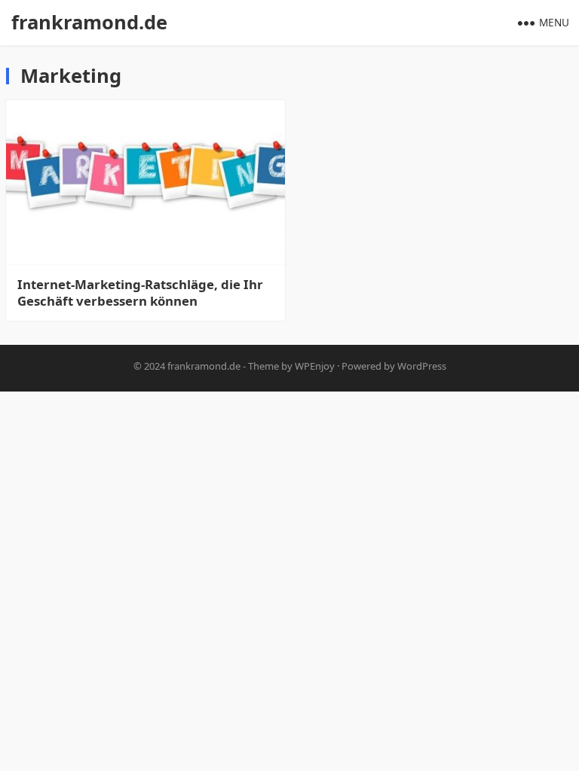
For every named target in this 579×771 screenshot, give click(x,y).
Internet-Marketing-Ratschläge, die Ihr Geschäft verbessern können (140, 292)
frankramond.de (89, 22)
